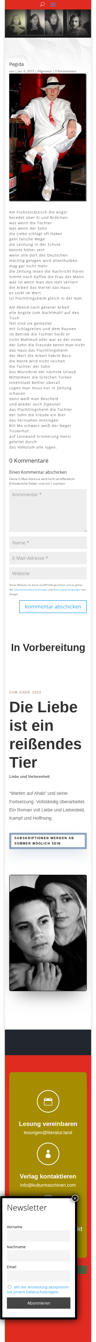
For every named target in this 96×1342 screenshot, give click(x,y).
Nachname (16, 1246)
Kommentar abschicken (53, 606)
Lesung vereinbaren (48, 1123)
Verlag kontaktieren (48, 1176)
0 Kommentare (65, 71)
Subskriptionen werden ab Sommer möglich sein (44, 840)
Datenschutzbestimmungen (30, 589)
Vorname (14, 1226)
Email (11, 1266)
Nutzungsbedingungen (67, 589)
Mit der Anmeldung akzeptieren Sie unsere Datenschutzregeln (38, 1289)
